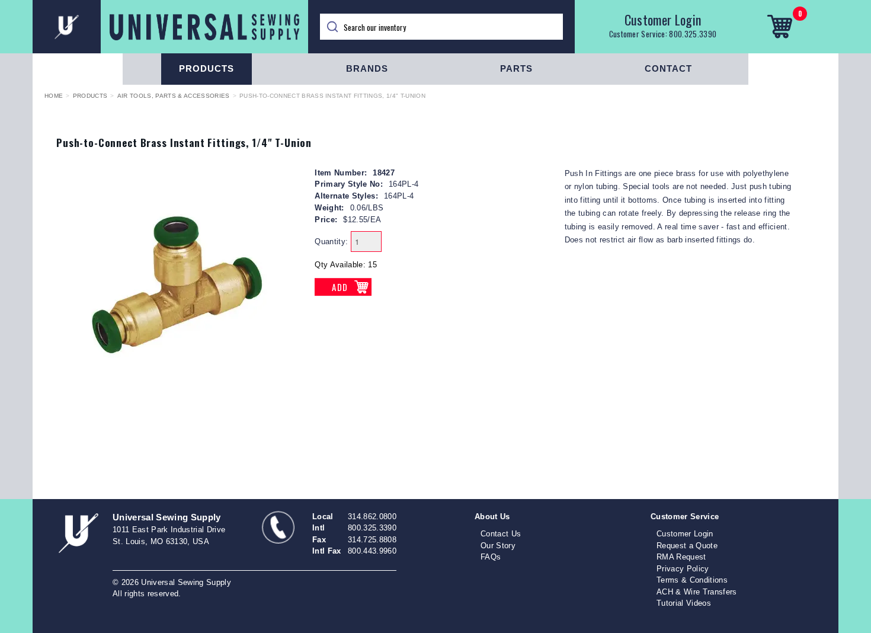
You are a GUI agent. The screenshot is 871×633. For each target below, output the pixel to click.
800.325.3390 (692, 34)
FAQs (491, 556)
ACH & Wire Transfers (697, 591)
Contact (668, 68)
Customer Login (663, 19)
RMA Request (681, 556)
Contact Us (501, 533)
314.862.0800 (372, 516)
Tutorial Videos (684, 603)
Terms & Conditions (692, 580)
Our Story (498, 545)
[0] (779, 27)
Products (206, 68)
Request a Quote (687, 545)
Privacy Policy (683, 568)
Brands (367, 68)
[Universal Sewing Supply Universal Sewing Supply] (170, 26)
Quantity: (331, 241)
